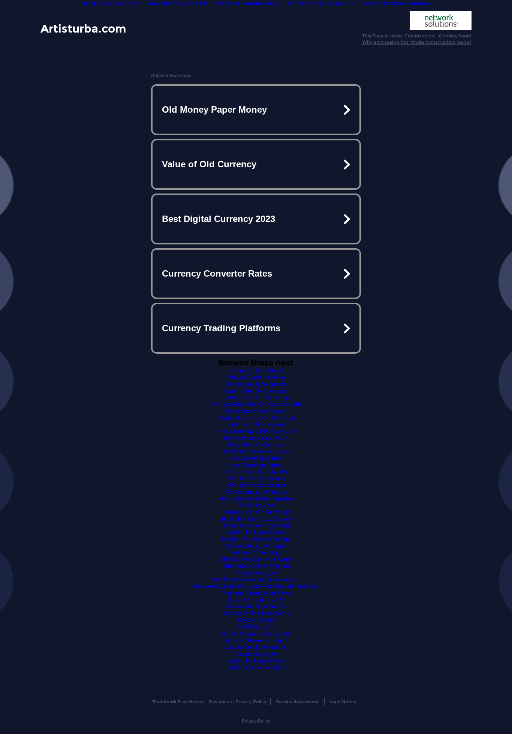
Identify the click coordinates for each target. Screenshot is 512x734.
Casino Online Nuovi (256, 370)
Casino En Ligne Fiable (256, 532)
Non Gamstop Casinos (256, 478)
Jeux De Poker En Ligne (256, 640)
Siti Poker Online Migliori (256, 566)
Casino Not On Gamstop (256, 390)
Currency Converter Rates (217, 273)
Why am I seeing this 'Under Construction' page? (417, 42)
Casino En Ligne (256, 572)
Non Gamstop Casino (256, 458)
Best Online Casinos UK (256, 471)
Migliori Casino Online (256, 377)
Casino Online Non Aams (256, 613)
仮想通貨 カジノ (256, 626)
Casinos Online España (256, 424)
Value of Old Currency (209, 164)
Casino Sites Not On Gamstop (256, 417)
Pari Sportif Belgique (256, 552)
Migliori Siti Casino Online (256, 539)
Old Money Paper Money (214, 109)
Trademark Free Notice (178, 701)
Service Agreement (297, 701)
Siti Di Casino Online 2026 (256, 633)
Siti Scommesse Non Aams (256, 559)
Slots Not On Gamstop (256, 444)
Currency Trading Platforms (221, 328)
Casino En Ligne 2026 (256, 599)
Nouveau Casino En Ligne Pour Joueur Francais (256, 586)
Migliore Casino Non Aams (256, 593)
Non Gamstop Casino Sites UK (256, 431)
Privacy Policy (256, 721)
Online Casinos (256, 505)
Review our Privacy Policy (237, 701)
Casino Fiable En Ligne (256, 667)
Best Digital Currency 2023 (218, 219)
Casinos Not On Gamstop (256, 397)
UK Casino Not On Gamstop (256, 498)
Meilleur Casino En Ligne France (256, 579)
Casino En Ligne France (256, 384)
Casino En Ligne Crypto (256, 545)
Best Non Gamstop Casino (256, 518)
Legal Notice (342, 701)
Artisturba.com (83, 28)
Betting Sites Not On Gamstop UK (256, 404)
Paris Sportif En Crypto (256, 411)
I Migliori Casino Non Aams (256, 525)
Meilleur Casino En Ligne (256, 451)
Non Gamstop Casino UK (256, 438)
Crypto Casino (256, 619)
